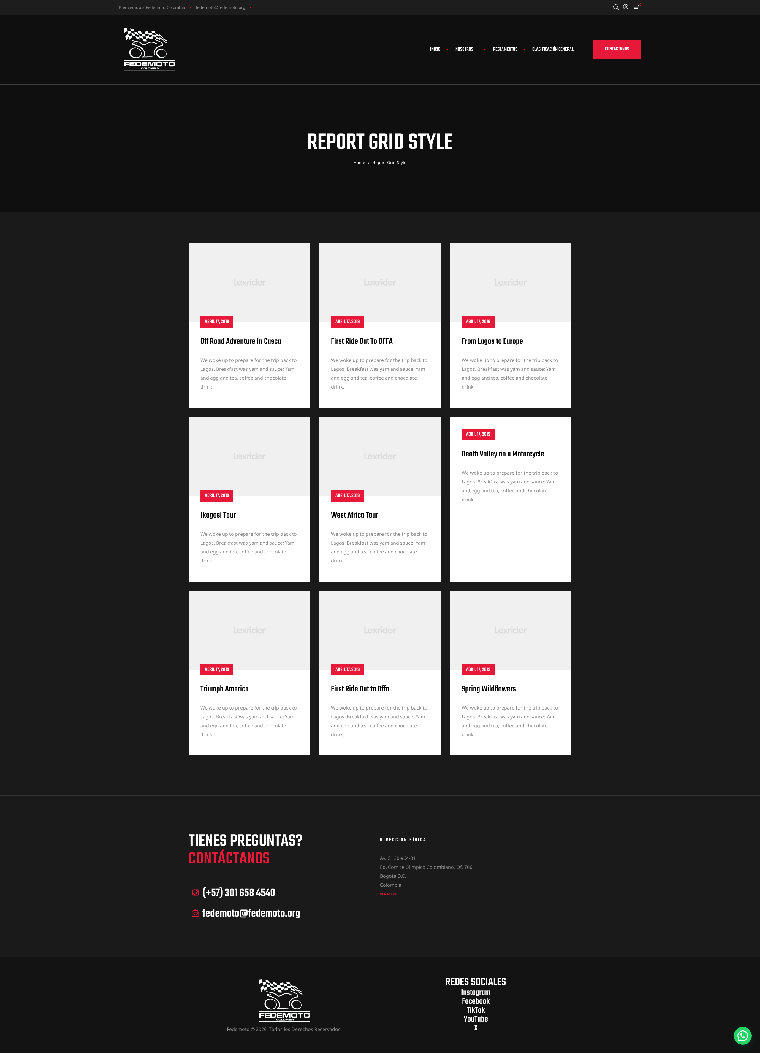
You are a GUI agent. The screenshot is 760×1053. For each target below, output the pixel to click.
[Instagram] (258, 7)
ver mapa (388, 894)
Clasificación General (553, 49)
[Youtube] (280, 7)
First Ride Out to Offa (360, 689)
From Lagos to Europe (492, 341)
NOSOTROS (464, 49)
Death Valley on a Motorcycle (503, 454)
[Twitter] (269, 7)
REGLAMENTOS (505, 49)
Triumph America (224, 689)
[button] (617, 49)
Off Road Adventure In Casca (240, 341)
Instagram (475, 992)
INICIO (435, 49)
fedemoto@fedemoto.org (221, 7)
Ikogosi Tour (218, 515)
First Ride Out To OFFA (362, 341)
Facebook (476, 1001)
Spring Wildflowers (489, 689)
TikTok (476, 1010)
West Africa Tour (354, 515)
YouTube (476, 1019)
